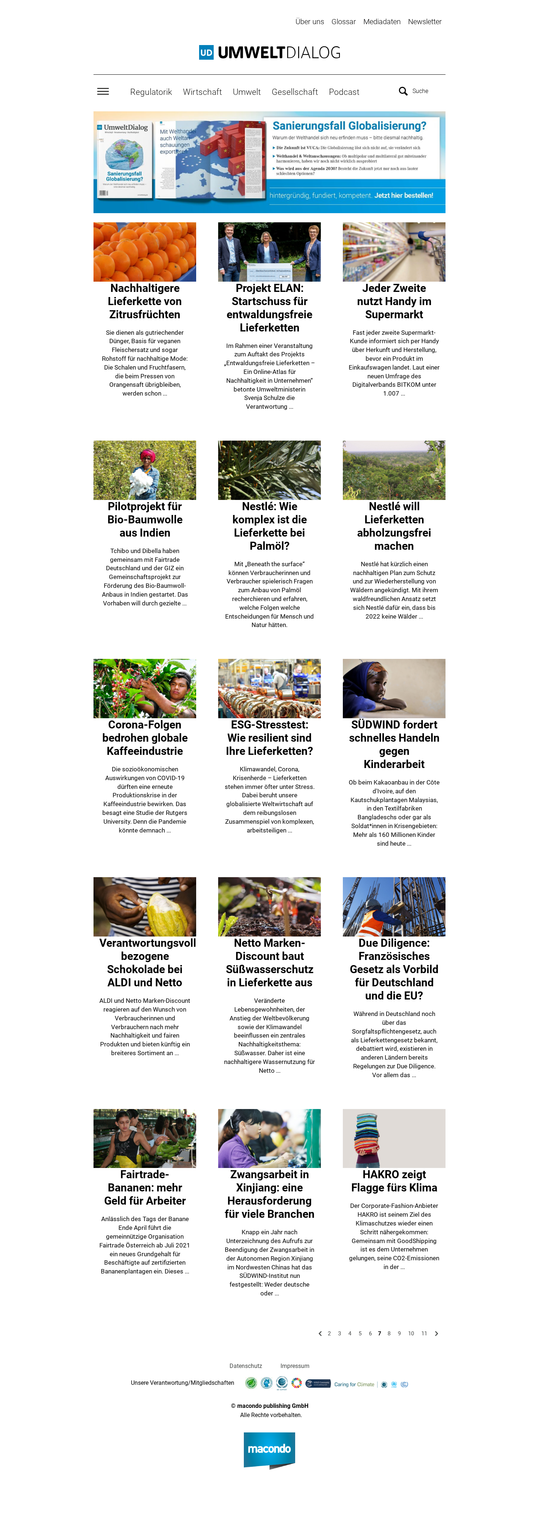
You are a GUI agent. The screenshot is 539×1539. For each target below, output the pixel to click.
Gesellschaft (295, 92)
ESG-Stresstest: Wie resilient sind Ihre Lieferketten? (269, 737)
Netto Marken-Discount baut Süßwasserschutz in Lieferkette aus (270, 963)
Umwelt (247, 92)
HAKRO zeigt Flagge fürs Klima (394, 1181)
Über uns (310, 21)
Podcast (344, 92)
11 (424, 1333)
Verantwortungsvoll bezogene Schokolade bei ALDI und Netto (147, 963)
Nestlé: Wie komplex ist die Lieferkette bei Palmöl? (269, 526)
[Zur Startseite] (269, 52)
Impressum (294, 1365)
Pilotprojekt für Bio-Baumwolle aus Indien (145, 519)
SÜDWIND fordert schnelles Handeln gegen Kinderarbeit (394, 744)
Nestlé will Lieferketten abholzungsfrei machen (394, 526)
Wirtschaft (202, 92)
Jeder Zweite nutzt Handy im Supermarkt (394, 301)
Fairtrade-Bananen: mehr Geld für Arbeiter (145, 1187)
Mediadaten (382, 21)
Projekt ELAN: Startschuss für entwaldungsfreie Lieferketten (269, 308)
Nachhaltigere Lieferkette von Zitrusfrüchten (145, 301)
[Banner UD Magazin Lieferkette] (269, 162)
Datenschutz (246, 1365)
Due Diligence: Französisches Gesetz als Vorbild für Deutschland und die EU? (394, 969)
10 (411, 1333)
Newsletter (425, 21)
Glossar (343, 21)
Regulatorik (151, 92)
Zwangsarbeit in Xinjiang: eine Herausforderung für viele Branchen (270, 1194)
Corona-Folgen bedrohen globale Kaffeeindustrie (145, 737)
